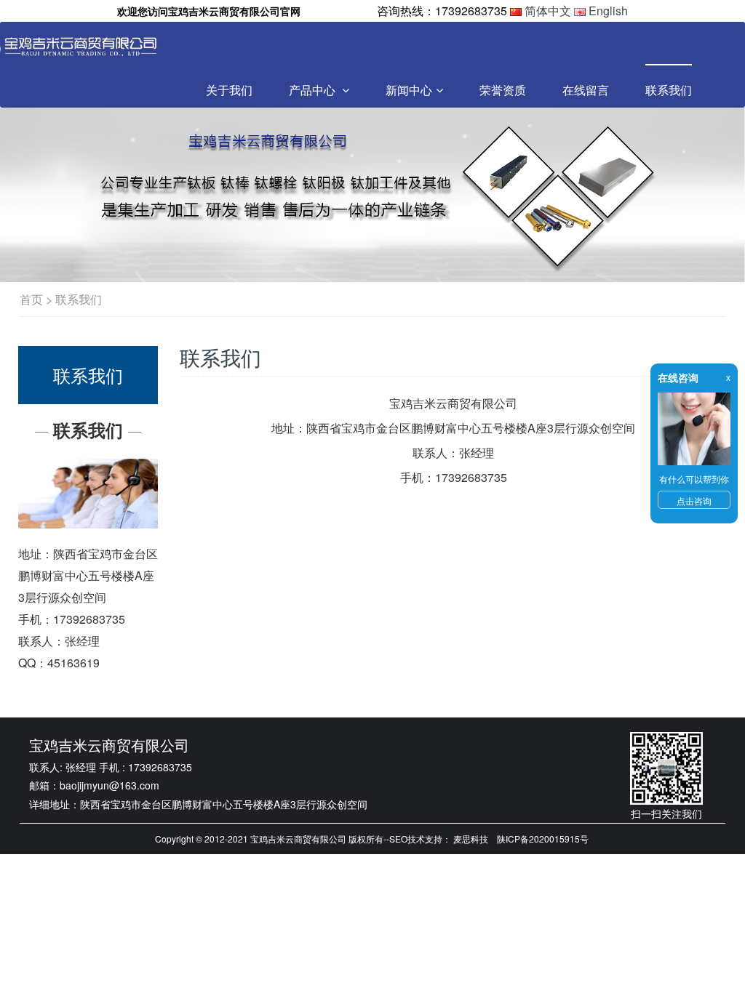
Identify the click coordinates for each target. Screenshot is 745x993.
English (608, 10)
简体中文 (548, 10)
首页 (31, 299)
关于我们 (229, 89)
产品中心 (313, 89)
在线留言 (585, 89)
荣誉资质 (502, 89)
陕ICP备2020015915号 (543, 838)
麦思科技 (470, 838)
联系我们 (668, 89)
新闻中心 (409, 89)
